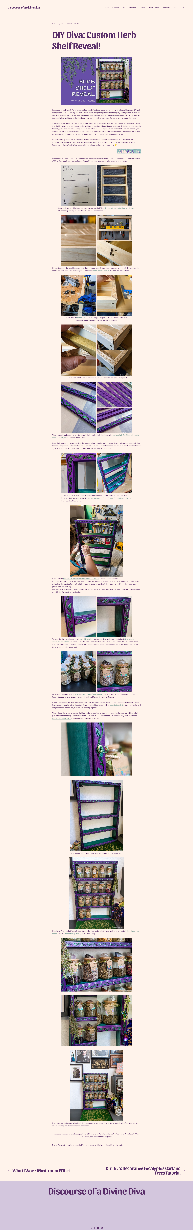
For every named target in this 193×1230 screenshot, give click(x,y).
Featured (61, 1145)
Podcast (115, 7)
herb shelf (78, 1145)
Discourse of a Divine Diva (24, 7)
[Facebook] (95, 1228)
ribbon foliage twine (117, 705)
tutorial (109, 1145)
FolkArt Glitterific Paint (61, 718)
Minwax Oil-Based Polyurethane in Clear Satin (81, 578)
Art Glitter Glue (86, 639)
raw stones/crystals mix (92, 694)
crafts (69, 1145)
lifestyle (100, 1145)
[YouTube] (98, 1228)
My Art (60, 24)
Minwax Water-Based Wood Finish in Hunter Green (111, 498)
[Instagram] (91, 1228)
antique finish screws (101, 271)
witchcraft (119, 1145)
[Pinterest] (102, 1228)
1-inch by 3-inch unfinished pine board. (119, 208)
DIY (53, 24)
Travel (142, 7)
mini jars (76, 694)
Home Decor (71, 24)
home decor (89, 1145)
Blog (107, 7)
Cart (183, 7)
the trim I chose (82, 318)
